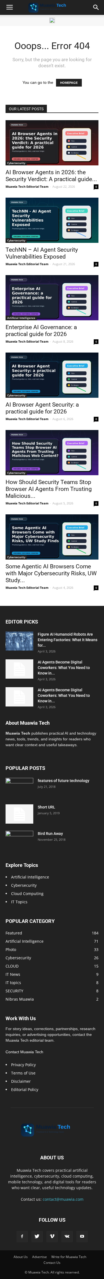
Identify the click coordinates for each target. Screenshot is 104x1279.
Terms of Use (23, 1073)
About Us (21, 1256)
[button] (96, 7)
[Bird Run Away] (19, 840)
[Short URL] (19, 814)
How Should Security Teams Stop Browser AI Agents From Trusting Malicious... (49, 489)
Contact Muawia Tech (24, 1052)
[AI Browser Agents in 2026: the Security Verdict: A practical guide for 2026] (52, 142)
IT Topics (19, 901)
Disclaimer (21, 1081)
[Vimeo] (52, 1236)
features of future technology (63, 780)
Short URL (46, 807)
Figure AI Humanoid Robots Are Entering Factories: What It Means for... (67, 639)
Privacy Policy (23, 1064)
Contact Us (52, 1262)
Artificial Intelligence (21, 318)
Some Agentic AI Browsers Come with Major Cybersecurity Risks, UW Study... (51, 573)
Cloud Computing (27, 893)
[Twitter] (37, 1236)
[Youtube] (82, 1236)
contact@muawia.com (63, 1199)
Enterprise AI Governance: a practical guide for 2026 (41, 330)
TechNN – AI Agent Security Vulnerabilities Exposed (42, 253)
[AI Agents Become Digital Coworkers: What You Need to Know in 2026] (19, 669)
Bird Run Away (50, 833)
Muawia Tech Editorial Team (27, 186)
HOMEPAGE (69, 82)
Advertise (39, 1256)
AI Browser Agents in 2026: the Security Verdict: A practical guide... (51, 175)
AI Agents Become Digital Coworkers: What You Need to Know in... (64, 667)
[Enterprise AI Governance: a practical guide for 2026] (52, 297)
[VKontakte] (67, 1236)
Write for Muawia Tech (68, 1256)
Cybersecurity (16, 163)
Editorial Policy (24, 1089)
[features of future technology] (19, 787)
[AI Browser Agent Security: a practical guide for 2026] (52, 375)
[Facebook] (22, 1236)
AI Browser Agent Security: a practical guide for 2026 (42, 408)
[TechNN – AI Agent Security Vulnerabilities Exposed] (52, 220)
